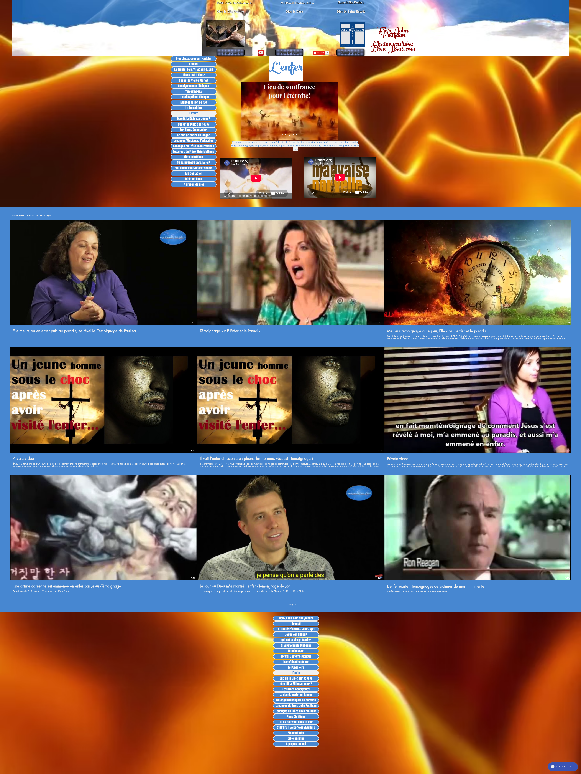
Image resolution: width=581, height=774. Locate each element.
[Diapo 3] (289, 134)
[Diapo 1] (282, 135)
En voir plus (290, 604)
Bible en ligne (193, 179)
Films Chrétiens (193, 157)
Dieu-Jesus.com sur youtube (193, 58)
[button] (230, 52)
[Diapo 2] (286, 134)
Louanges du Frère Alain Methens (193, 151)
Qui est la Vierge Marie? (193, 80)
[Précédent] (245, 111)
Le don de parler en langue (193, 135)
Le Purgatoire (193, 108)
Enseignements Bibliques (193, 86)
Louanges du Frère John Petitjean (193, 146)
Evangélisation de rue (193, 102)
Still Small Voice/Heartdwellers (194, 168)
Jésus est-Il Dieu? (194, 75)
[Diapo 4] (293, 134)
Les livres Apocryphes (193, 130)
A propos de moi (194, 184)
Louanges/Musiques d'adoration (193, 141)
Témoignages (193, 91)
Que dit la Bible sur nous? (193, 124)
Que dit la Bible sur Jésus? (193, 119)
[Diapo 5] (296, 134)
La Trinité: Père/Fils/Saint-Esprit (193, 69)
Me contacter (193, 173)
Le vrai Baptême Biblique (194, 97)
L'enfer (193, 113)
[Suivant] (333, 111)
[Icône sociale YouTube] (261, 53)
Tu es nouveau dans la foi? (193, 162)
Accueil (193, 64)
